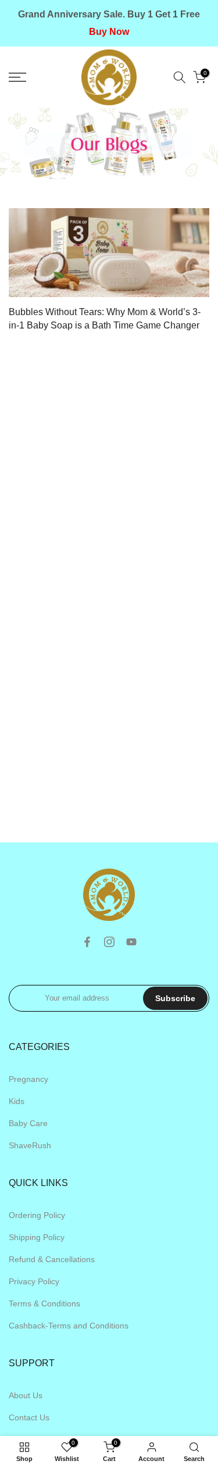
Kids (16, 1101)
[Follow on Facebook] (87, 942)
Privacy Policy (34, 1281)
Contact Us (29, 1417)
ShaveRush (30, 1145)
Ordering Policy (37, 1215)
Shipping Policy (37, 1237)
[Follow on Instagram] (109, 942)
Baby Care (28, 1123)
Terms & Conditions (44, 1303)
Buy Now (109, 32)
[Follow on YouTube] (131, 942)
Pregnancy (28, 1079)
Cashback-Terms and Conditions (68, 1325)
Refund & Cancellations (52, 1259)
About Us (25, 1395)
